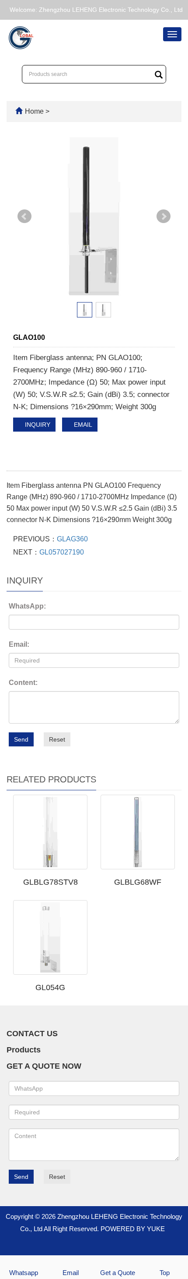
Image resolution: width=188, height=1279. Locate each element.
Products (24, 1049)
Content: (23, 682)
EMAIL (82, 424)
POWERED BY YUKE (134, 1228)
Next (164, 216)
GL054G (50, 987)
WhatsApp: (27, 606)
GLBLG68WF (137, 882)
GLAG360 (72, 539)
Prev (24, 216)
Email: (19, 644)
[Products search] (159, 74)
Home (34, 111)
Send (21, 739)
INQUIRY (36, 424)
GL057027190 (61, 552)
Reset (57, 739)
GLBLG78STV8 (50, 882)
